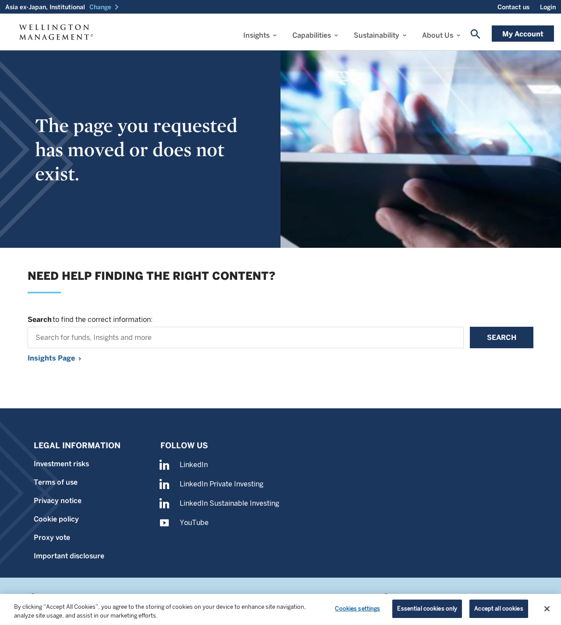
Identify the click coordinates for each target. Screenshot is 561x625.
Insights (256, 35)
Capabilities (311, 35)
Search (501, 337)
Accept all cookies (498, 608)
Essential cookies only (427, 608)
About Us (437, 35)
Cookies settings (357, 608)
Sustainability (376, 35)
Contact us (513, 7)
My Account (522, 34)
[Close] (547, 608)
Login (548, 7)
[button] (105, 7)
